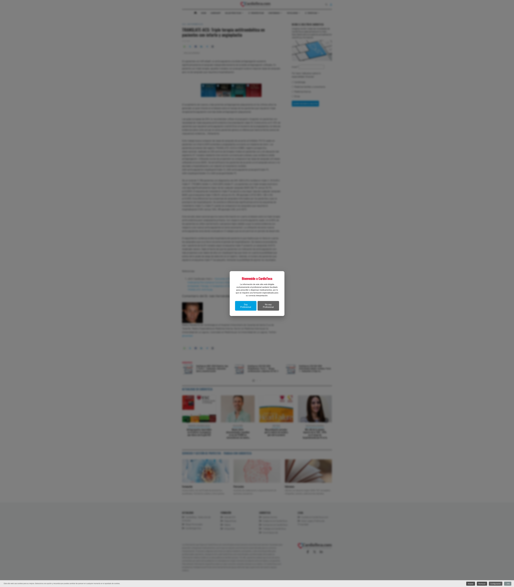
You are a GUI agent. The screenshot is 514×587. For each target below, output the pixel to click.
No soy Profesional (268, 305)
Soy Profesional (245, 305)
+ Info (508, 583)
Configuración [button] (495, 583)
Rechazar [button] (481, 583)
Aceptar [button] (470, 583)
